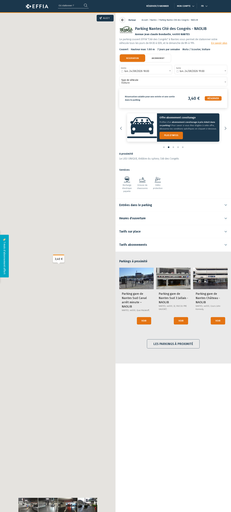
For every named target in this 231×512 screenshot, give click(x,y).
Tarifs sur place (130, 231)
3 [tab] (173, 147)
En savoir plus (219, 43)
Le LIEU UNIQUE (128, 158)
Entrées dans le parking (135, 205)
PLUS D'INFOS (171, 135)
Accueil (145, 20)
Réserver (213, 98)
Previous (121, 128)
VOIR (143, 320)
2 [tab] (168, 147)
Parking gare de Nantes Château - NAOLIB (208, 298)
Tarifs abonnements (133, 245)
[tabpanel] (173, 128)
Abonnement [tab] (158, 58)
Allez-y (106, 18)
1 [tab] (163, 147)
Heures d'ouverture (132, 218)
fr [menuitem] (202, 6)
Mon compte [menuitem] (183, 6)
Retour (132, 20)
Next (224, 128)
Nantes (153, 20)
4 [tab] (178, 147)
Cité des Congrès (169, 158)
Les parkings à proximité (173, 344)
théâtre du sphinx (148, 158)
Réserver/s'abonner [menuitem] (157, 6)
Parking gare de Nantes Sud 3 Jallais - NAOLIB (173, 298)
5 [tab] (182, 147)
